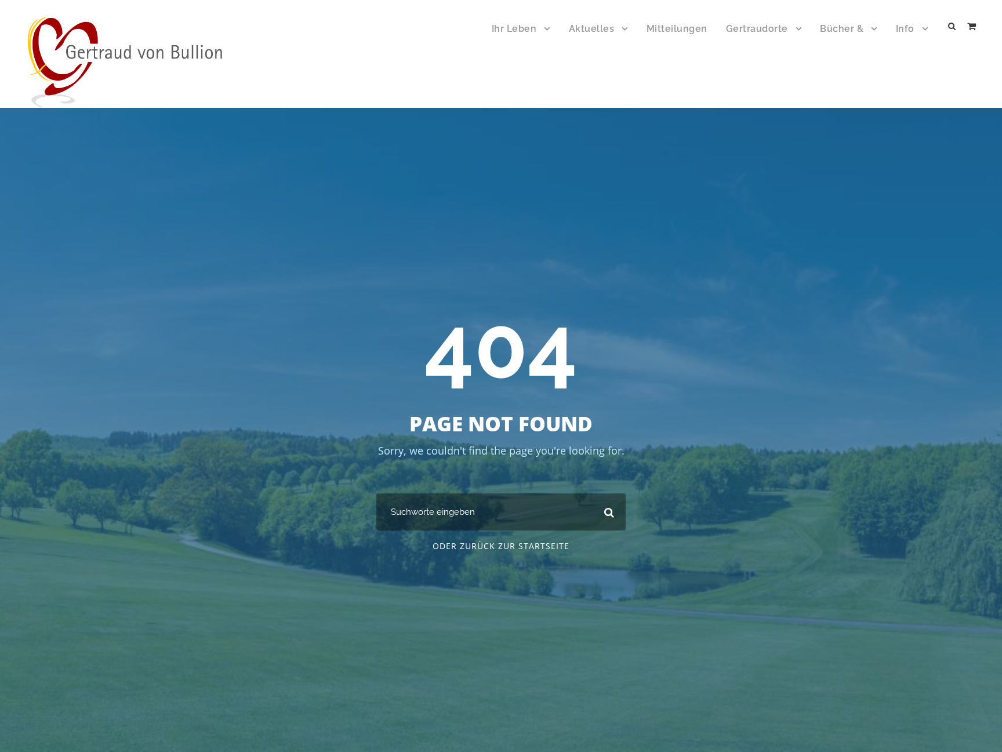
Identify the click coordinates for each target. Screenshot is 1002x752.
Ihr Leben (514, 28)
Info (905, 28)
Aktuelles (592, 28)
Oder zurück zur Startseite (501, 545)
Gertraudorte (757, 28)
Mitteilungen (677, 28)
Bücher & (841, 28)
